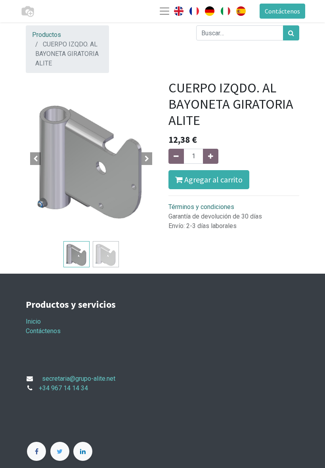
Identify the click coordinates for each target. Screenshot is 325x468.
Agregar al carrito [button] (213, 179)
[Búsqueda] (291, 32)
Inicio (33, 321)
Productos (46, 34)
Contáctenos (282, 11)
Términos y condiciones (201, 207)
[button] (36, 158)
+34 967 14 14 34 (63, 388)
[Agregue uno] (210, 156)
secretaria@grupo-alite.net (78, 378)
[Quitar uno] (176, 156)
